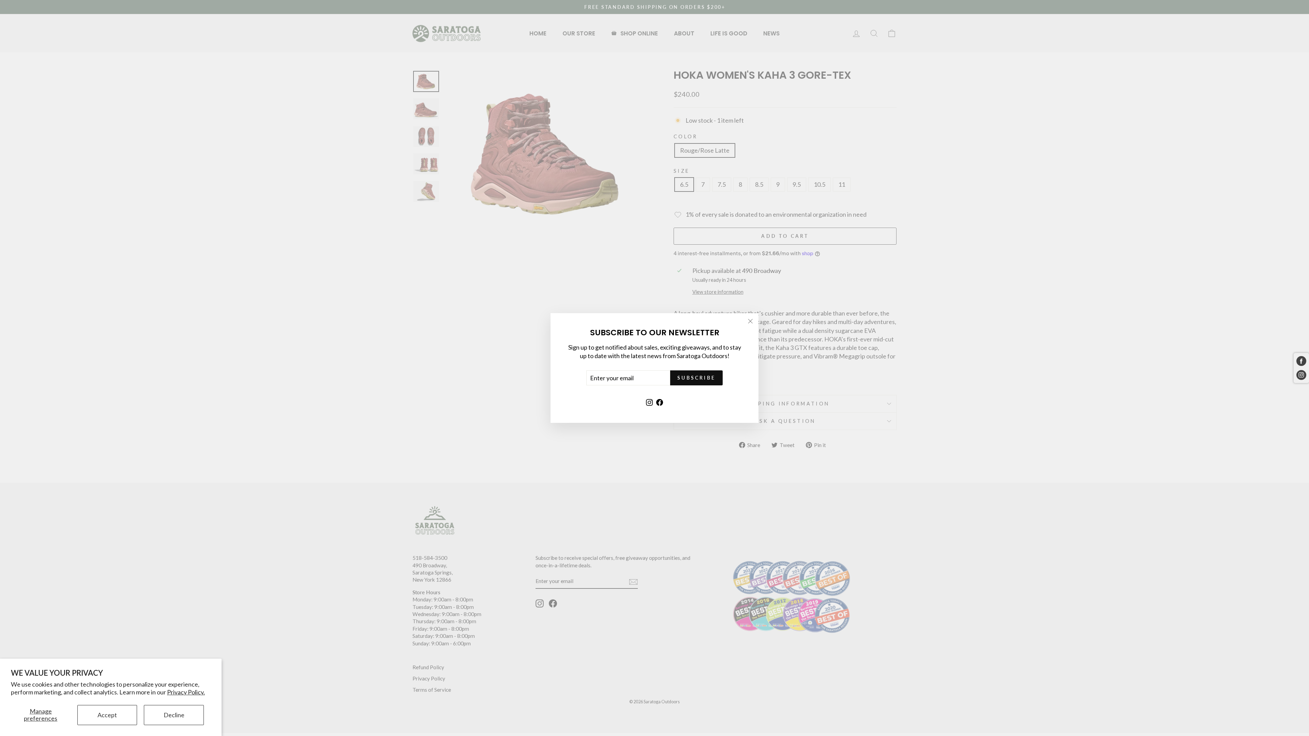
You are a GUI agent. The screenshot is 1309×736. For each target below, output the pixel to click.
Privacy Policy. (186, 692)
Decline (174, 715)
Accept (107, 715)
